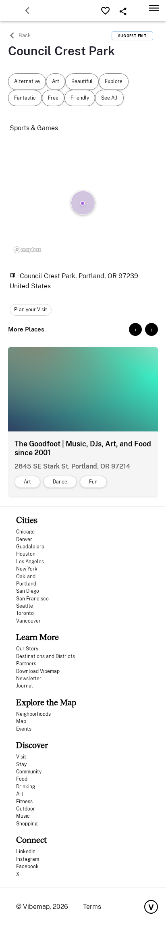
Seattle (24, 606)
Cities (26, 520)
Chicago (25, 532)
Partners (26, 664)
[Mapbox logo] (27, 249)
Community (29, 772)
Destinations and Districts (45, 656)
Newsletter (29, 678)
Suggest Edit (132, 36)
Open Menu (153, 8)
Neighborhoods (33, 714)
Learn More (37, 637)
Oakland (25, 576)
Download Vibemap (38, 671)
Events (23, 729)
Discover (32, 745)
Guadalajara (30, 547)
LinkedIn (25, 851)
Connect (31, 840)
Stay (21, 764)
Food (21, 779)
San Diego (27, 591)
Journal (24, 686)
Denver (24, 539)
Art (19, 794)
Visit (21, 757)
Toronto (25, 613)
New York (26, 569)
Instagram (27, 859)
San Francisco (32, 599)
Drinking (25, 787)
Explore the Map (46, 702)
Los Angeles (30, 562)
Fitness (24, 801)
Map (21, 721)
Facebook (27, 866)
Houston (25, 554)
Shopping (26, 824)
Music (23, 816)
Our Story (27, 649)
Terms (92, 906)
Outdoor (25, 809)
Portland (26, 584)
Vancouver (28, 621)
